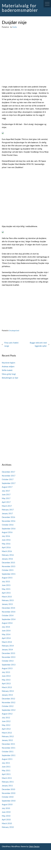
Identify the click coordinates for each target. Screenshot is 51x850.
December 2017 (8, 472)
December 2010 (8, 789)
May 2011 (6, 771)
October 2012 (7, 706)
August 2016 (7, 532)
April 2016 (6, 547)
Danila (14, 27)
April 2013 (6, 684)
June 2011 (6, 767)
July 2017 (6, 491)
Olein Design (34, 847)
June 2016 (6, 540)
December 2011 (8, 744)
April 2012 (6, 729)
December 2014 (8, 608)
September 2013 (8, 665)
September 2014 (8, 619)
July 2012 (6, 718)
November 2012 (8, 703)
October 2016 (7, 525)
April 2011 (6, 774)
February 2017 (8, 510)
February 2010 (8, 827)
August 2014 (7, 623)
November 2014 (8, 612)
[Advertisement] (25, 58)
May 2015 (6, 589)
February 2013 (8, 691)
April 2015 (6, 593)
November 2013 (8, 657)
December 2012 (8, 699)
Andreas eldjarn (8, 367)
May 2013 (6, 680)
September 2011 (8, 755)
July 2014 (6, 627)
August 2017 (7, 487)
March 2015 (7, 597)
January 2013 (7, 695)
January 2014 (7, 650)
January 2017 (7, 514)
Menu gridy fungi (9, 374)
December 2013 (8, 653)
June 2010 (6, 812)
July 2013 (6, 672)
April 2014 (6, 638)
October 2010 (7, 797)
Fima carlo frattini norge (11, 344)
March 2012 (7, 733)
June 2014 (6, 631)
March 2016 (7, 551)
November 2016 (8, 521)
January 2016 (7, 559)
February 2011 (8, 782)
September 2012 (8, 710)
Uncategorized (14, 330)
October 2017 (7, 479)
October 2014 (7, 616)
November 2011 (8, 748)
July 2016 (6, 536)
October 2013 (7, 661)
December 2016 (8, 517)
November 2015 (8, 566)
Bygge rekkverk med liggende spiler (38, 344)
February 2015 (8, 600)
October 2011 (7, 752)
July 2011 (6, 763)
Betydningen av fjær (10, 378)
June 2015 (6, 585)
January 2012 (7, 740)
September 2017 (8, 483)
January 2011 (7, 786)
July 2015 (6, 582)
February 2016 (8, 555)
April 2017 (6, 502)
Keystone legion (8, 363)
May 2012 (6, 725)
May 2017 (6, 498)
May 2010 (6, 816)
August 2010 (7, 805)
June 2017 (6, 495)
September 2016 (8, 529)
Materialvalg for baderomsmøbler (20, 8)
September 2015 (8, 574)
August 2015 (7, 578)
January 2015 (7, 604)
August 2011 (7, 759)
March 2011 (7, 778)
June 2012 (6, 721)
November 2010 (8, 793)
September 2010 (8, 801)
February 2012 (8, 736)
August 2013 (7, 668)
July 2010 (6, 808)
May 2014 (6, 634)
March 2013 (7, 687)
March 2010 (7, 823)
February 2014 (8, 646)
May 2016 (6, 544)
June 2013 (6, 676)
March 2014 (7, 642)
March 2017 (7, 506)
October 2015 (7, 570)
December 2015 (8, 563)
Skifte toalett (7, 370)
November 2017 (8, 476)
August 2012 (7, 714)
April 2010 (6, 820)
